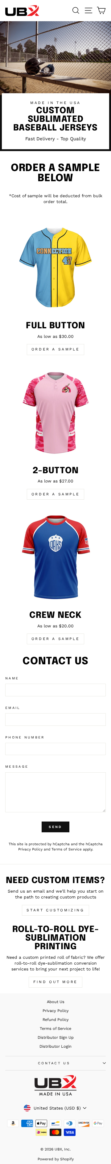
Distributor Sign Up (56, 1037)
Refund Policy (56, 1019)
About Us (55, 1001)
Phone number (25, 737)
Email (13, 708)
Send (55, 827)
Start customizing (55, 910)
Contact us (54, 1063)
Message (16, 767)
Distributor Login (55, 1046)
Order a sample (55, 349)
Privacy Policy (30, 849)
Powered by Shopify (56, 1159)
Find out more (55, 982)
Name (12, 678)
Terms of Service (66, 849)
